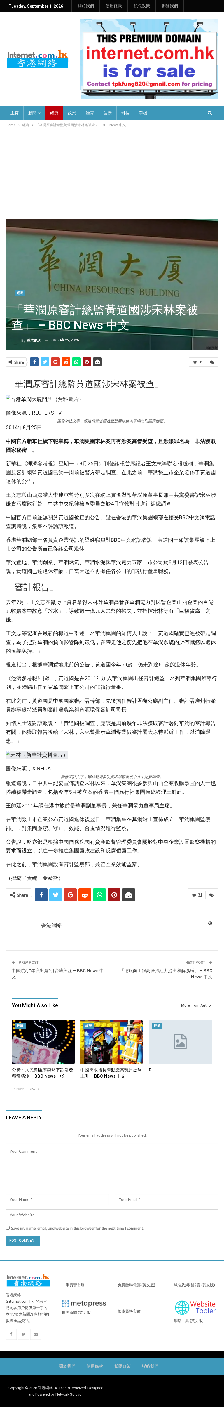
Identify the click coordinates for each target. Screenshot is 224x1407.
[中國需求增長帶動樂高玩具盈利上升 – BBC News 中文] (112, 1042)
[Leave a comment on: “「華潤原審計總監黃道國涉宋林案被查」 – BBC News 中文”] (212, 362)
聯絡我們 (170, 6)
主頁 (14, 113)
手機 (143, 113)
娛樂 (72, 113)
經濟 (54, 113)
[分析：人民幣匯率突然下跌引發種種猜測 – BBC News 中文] (43, 1042)
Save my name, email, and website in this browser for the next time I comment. (77, 1228)
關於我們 (86, 6)
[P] (180, 1042)
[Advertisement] (112, 172)
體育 (90, 113)
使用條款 (114, 6)
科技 (125, 113)
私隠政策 (142, 6)
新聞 (32, 113)
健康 (108, 113)
